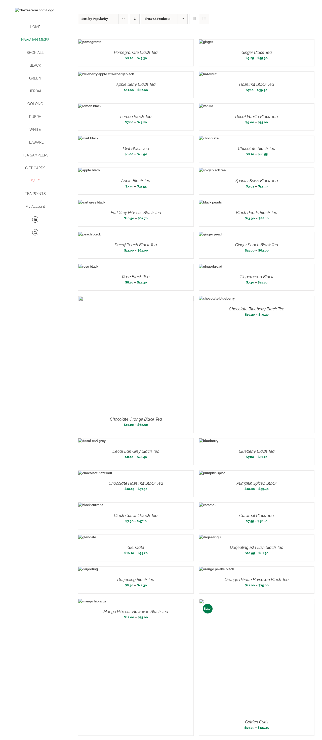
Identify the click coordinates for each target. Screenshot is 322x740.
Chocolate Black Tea (256, 148)
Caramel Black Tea (256, 515)
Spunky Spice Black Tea (256, 180)
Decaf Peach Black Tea (136, 244)
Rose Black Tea (136, 276)
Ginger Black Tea (257, 52)
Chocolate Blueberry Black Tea (257, 309)
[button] (35, 232)
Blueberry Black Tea (257, 451)
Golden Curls (256, 722)
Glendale (136, 547)
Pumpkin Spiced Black (256, 483)
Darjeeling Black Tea (135, 579)
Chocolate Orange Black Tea (136, 419)
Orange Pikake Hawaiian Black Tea (257, 579)
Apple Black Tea (135, 180)
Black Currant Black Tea (136, 515)
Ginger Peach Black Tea (256, 244)
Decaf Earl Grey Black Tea (135, 451)
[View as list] (204, 19)
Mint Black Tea (136, 148)
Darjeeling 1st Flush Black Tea (257, 547)
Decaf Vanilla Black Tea (256, 116)
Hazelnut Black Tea (256, 84)
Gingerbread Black (256, 276)
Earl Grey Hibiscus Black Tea (136, 212)
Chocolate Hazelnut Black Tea (136, 483)
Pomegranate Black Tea (136, 52)
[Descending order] (135, 19)
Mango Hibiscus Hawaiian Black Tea (135, 611)
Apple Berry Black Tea (136, 84)
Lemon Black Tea (136, 116)
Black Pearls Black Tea (256, 212)
